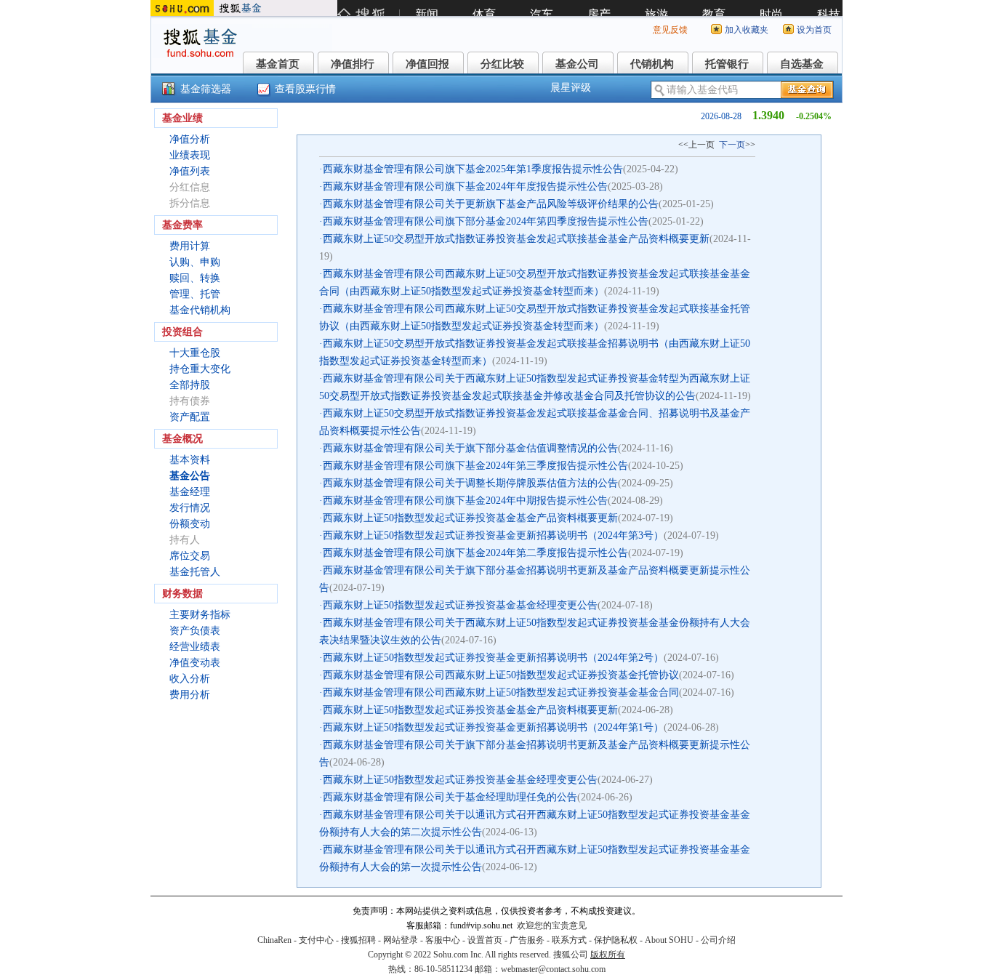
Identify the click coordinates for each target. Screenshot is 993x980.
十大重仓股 (194, 353)
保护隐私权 (616, 940)
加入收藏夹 (746, 30)
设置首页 (484, 940)
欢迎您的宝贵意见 (552, 925)
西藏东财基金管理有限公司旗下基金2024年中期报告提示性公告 (465, 500)
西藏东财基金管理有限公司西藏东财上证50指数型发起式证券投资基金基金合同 (501, 692)
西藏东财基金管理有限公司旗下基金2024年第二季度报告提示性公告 (475, 552)
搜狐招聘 (358, 940)
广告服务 (527, 940)
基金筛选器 (205, 89)
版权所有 (607, 954)
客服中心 (442, 940)
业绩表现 (189, 155)
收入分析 (189, 678)
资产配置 (189, 416)
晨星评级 (570, 87)
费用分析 (189, 694)
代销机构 (652, 64)
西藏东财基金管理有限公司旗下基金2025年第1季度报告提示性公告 (473, 169)
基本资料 (189, 459)
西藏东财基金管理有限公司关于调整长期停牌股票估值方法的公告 (470, 483)
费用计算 (189, 246)
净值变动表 (194, 662)
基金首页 (277, 64)
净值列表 (189, 171)
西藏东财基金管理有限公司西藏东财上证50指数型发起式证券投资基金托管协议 (501, 675)
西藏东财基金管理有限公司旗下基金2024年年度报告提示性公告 (465, 186)
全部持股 (189, 384)
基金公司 (577, 64)
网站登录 (400, 940)
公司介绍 (718, 940)
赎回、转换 (194, 278)
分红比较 (502, 64)
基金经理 (189, 491)
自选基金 (802, 64)
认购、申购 (194, 262)
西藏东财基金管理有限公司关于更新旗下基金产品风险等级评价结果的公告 (491, 203)
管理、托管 (194, 294)
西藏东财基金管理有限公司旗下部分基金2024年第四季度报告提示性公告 (485, 221)
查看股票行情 (305, 89)
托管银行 (727, 64)
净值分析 (189, 139)
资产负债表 (194, 630)
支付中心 (316, 940)
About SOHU (669, 940)
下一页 (732, 145)
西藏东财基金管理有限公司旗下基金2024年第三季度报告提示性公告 (475, 465)
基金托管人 (194, 571)
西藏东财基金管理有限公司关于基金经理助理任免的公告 (450, 797)
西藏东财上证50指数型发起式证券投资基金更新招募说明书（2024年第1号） (493, 727)
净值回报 (427, 64)
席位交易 (189, 555)
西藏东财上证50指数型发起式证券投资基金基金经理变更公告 (460, 605)
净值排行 (352, 64)
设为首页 (814, 30)
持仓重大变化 (199, 369)
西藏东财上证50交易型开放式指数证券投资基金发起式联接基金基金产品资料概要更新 (516, 238)
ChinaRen (274, 940)
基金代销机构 (199, 310)
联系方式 (569, 940)
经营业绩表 (194, 646)
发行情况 (189, 507)
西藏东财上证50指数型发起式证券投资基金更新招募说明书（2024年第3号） (493, 535)
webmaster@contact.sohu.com (553, 969)
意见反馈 (670, 30)
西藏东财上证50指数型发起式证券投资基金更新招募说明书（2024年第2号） (493, 657)
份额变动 (189, 523)
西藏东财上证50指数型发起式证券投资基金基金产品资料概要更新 (470, 518)
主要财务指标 (199, 614)
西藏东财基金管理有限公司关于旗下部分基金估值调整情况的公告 (470, 448)
